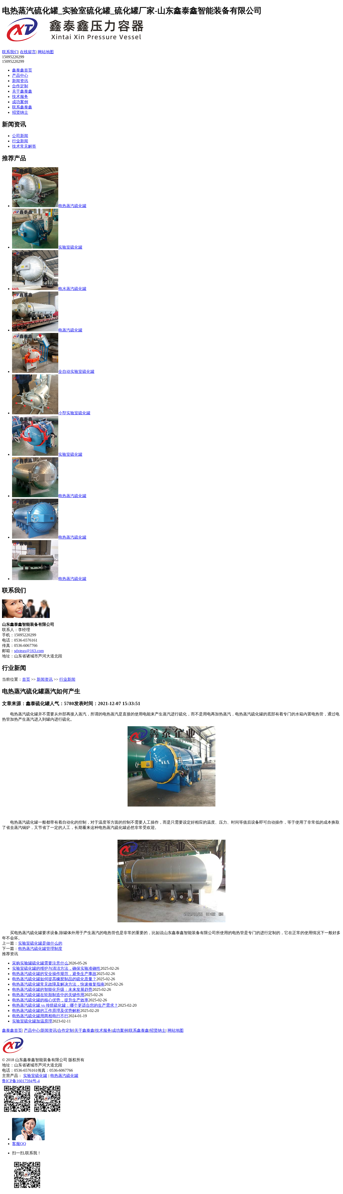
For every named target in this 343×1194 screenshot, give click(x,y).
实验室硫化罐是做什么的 (40, 943)
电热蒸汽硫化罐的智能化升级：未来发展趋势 (52, 989)
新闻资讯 (20, 81)
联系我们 (10, 52)
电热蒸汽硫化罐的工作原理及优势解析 (46, 1010)
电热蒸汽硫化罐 (64, 1075)
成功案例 (20, 102)
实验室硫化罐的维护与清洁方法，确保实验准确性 (56, 968)
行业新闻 (20, 141)
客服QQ (19, 1144)
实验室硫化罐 (35, 1075)
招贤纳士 (20, 112)
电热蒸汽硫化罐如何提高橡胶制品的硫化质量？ (54, 979)
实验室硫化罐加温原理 (32, 1021)
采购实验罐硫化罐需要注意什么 (40, 963)
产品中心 (20, 75)
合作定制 (20, 86)
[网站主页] (82, 41)
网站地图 (46, 52)
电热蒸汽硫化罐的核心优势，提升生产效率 (50, 1000)
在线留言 (28, 52)
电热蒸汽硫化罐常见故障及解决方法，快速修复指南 (58, 984)
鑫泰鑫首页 (22, 70)
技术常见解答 (24, 146)
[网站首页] (13, 1056)
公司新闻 (20, 136)
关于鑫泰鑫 (22, 91)
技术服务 (20, 96)
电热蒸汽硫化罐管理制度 (40, 948)
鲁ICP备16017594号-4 (21, 1081)
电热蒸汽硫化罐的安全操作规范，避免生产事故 (54, 974)
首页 (26, 679)
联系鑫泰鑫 (22, 107)
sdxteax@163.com (29, 651)
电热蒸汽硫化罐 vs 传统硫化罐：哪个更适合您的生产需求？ (65, 1005)
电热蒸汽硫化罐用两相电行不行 (40, 1016)
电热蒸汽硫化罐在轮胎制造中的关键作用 (48, 995)
